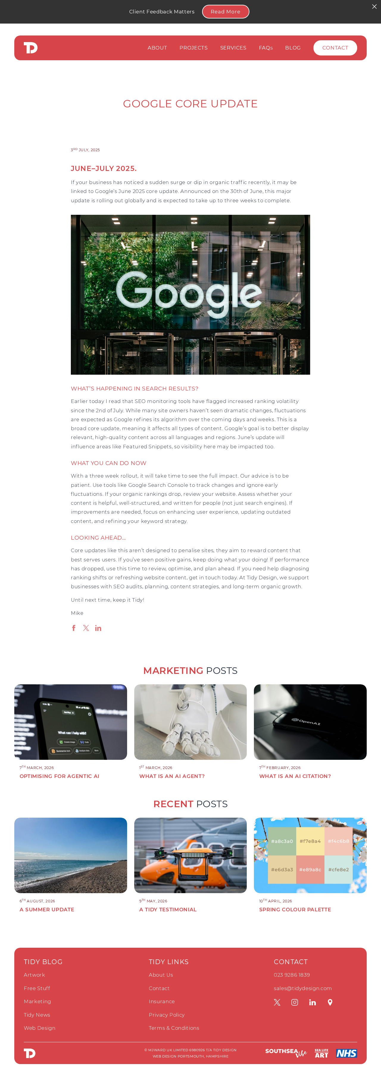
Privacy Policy (167, 1015)
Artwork (34, 975)
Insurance (162, 1001)
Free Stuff (37, 988)
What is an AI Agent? (172, 776)
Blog (293, 48)
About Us (161, 975)
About (157, 48)
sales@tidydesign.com (303, 988)
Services (233, 48)
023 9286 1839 (292, 975)
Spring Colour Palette (295, 910)
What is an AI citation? (295, 776)
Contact (335, 48)
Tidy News (37, 1015)
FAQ (266, 48)
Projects (193, 48)
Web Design (40, 1028)
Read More (226, 12)
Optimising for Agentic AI (59, 776)
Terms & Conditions (174, 1028)
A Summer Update (47, 910)
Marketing (37, 1001)
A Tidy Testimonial (168, 910)
